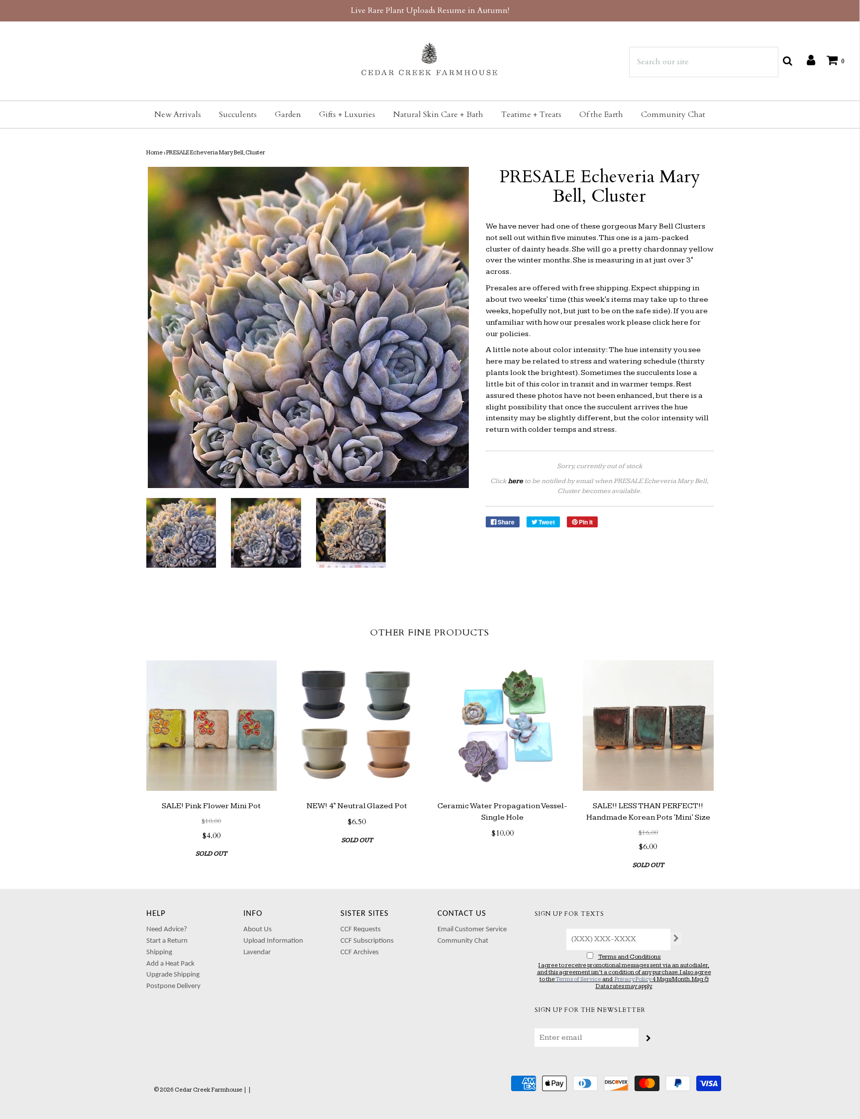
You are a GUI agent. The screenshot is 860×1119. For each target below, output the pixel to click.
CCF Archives (359, 952)
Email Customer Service (472, 929)
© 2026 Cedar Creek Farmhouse (198, 1090)
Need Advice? (166, 929)
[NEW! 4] (357, 725)
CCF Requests (360, 929)
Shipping (159, 952)
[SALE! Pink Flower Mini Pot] (211, 725)
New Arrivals (177, 114)
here (679, 322)
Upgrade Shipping (173, 975)
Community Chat (673, 114)
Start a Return (167, 941)
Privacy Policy (633, 979)
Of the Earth (601, 114)
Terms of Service (578, 979)
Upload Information (273, 941)
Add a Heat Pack (170, 964)
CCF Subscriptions (367, 941)
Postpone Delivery (173, 986)
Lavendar (257, 952)
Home (154, 152)
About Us (257, 929)
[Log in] (806, 60)
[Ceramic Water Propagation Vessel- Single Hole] (502, 725)
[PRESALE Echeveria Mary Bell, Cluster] (181, 533)
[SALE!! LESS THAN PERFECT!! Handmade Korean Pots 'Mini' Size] (648, 725)
